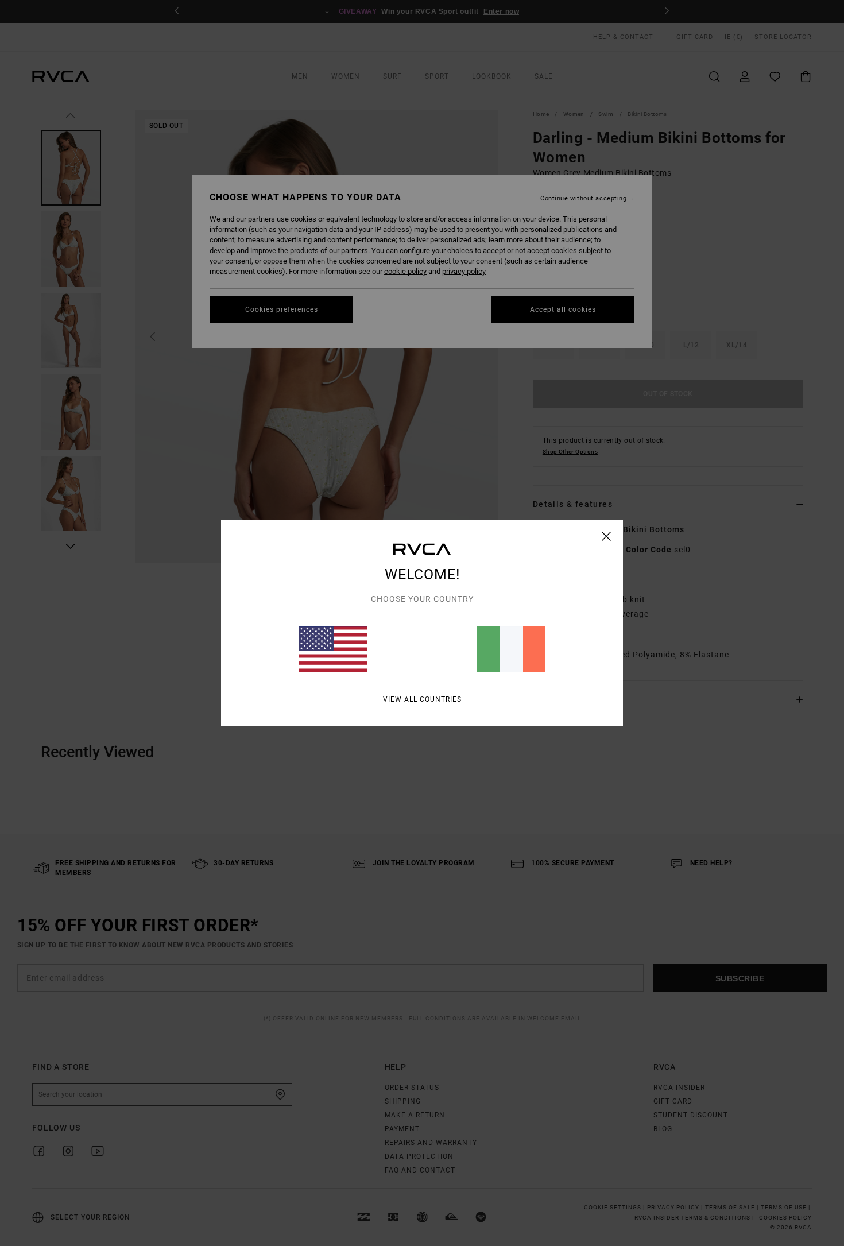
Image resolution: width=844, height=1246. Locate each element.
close (606, 536)
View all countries (422, 699)
